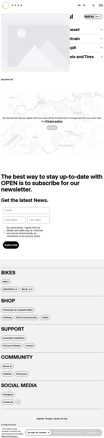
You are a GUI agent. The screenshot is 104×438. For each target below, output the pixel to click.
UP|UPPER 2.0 (10, 289)
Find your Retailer (12, 345)
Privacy (49, 418)
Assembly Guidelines (14, 338)
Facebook (8, 402)
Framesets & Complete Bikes (18, 310)
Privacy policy (53, 121)
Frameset (70, 29)
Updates (7, 374)
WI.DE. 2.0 (27, 289)
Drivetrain (70, 38)
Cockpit (68, 47)
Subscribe (10, 245)
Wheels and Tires (77, 56)
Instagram (8, 394)
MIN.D (6, 281)
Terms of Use (60, 418)
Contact (29, 345)
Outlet (45, 317)
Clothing (7, 317)
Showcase (21, 374)
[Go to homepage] (25, 5)
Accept (52, 127)
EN (79, 5)
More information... (10, 436)
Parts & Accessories (26, 317)
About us (7, 366)
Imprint (40, 418)
